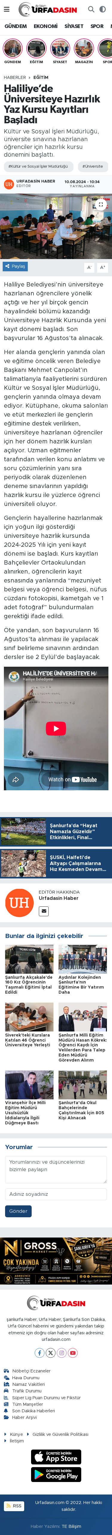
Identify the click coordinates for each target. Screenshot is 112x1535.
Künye (16, 1434)
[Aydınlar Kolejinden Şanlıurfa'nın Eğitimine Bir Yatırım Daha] (83, 958)
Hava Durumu (25, 1378)
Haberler (15, 78)
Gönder (18, 1211)
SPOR (97, 26)
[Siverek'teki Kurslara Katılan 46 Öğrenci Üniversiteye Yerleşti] (29, 1016)
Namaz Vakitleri (28, 1384)
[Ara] (91, 9)
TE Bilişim (71, 1526)
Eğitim (40, 78)
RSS (17, 1506)
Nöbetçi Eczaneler (31, 1371)
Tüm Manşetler (27, 1404)
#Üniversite (92, 167)
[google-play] (56, 1475)
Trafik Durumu (27, 1391)
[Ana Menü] (7, 9)
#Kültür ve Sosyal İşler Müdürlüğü (38, 167)
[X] (51, 1353)
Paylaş (18, 266)
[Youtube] (73, 1353)
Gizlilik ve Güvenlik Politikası (60, 1434)
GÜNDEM (15, 26)
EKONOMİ (46, 26)
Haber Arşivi (24, 1417)
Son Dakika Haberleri (33, 1411)
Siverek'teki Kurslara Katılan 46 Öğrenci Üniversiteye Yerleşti (27, 1040)
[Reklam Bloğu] (56, 1260)
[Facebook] (40, 1353)
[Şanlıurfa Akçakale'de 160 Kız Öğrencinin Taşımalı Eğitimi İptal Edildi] (29, 958)
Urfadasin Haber (59, 898)
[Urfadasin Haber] (19, 902)
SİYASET (74, 26)
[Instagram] (62, 1353)
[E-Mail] (44, 911)
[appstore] (56, 1458)
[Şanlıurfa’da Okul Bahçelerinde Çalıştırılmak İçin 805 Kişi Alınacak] (83, 1084)
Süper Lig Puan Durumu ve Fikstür (46, 1398)
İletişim (17, 1441)
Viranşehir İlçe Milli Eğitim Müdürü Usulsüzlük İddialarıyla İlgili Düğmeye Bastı (25, 1113)
